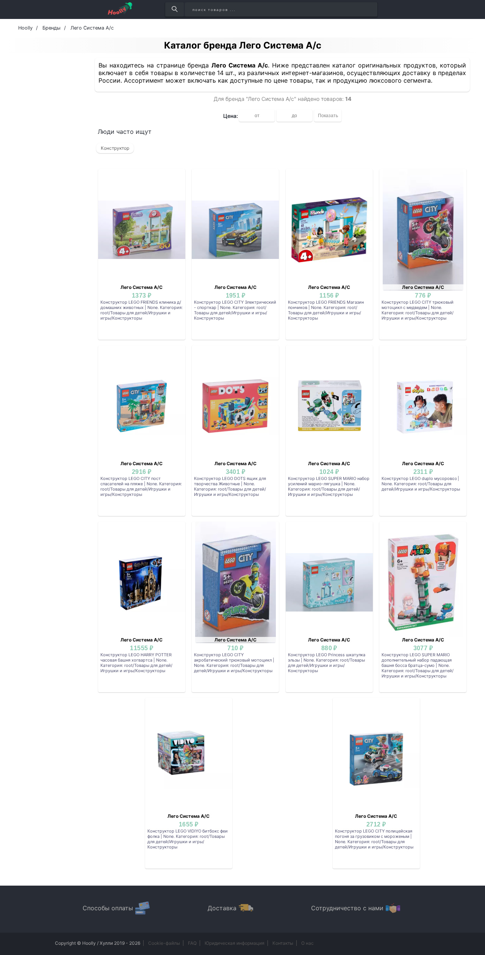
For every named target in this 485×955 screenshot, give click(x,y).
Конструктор (115, 148)
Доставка (222, 908)
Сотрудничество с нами (347, 908)
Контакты (282, 943)
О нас (307, 943)
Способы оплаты (108, 908)
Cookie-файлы (164, 943)
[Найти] (174, 9)
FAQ (192, 943)
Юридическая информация (234, 943)
